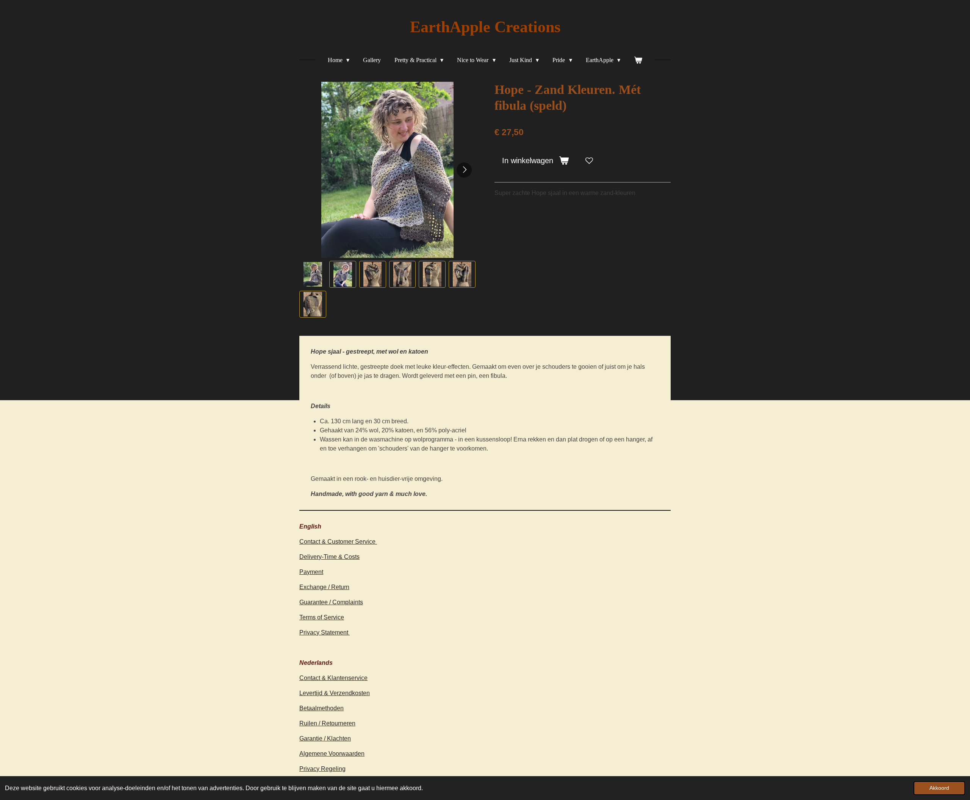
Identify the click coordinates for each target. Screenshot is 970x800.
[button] (312, 274)
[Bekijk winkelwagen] (638, 60)
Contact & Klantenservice (333, 678)
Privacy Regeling (322, 769)
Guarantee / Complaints (331, 602)
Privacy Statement (324, 632)
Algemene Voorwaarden (332, 753)
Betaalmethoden (321, 708)
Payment (311, 572)
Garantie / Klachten (325, 738)
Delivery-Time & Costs (329, 557)
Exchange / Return (324, 587)
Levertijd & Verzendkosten (334, 693)
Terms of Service (321, 617)
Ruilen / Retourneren (327, 723)
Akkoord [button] (939, 788)
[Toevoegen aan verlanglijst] (589, 160)
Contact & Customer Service (338, 541)
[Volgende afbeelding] (464, 170)
